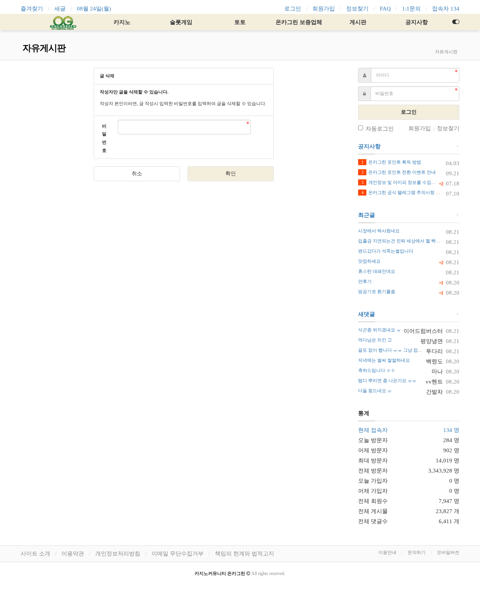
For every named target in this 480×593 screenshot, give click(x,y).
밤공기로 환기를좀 (376, 291)
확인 (230, 173)
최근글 (366, 215)
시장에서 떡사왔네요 (379, 230)
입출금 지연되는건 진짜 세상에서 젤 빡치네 (401, 241)
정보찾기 (357, 9)
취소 (137, 173)
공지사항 (416, 22)
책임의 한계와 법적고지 (244, 554)
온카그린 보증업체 (299, 22)
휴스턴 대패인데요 (376, 271)
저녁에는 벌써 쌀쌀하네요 (384, 360)
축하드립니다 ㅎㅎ (376, 370)
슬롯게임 (181, 22)
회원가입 (323, 9)
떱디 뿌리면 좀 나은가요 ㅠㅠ (387, 380)
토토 (240, 22)
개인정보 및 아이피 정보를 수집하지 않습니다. (411, 182)
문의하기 (417, 552)
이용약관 (73, 554)
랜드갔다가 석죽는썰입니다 (385, 251)
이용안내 (387, 552)
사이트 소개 (35, 554)
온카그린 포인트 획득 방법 (391, 162)
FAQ (385, 9)
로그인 (292, 9)
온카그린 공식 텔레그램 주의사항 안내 (403, 192)
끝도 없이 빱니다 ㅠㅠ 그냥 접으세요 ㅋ (397, 350)
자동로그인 (380, 129)
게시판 (358, 22)
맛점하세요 (369, 261)
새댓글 (366, 314)
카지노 (122, 22)
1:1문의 (411, 9)
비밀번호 (104, 138)
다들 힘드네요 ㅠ (375, 390)
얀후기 (365, 281)
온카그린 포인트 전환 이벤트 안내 (399, 172)
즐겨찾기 (32, 9)
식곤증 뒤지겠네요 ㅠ (379, 330)
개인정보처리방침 (117, 554)
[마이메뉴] (455, 22)
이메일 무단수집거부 (178, 554)
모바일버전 (448, 552)
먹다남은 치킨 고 (375, 340)
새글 (60, 9)
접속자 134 (445, 9)
